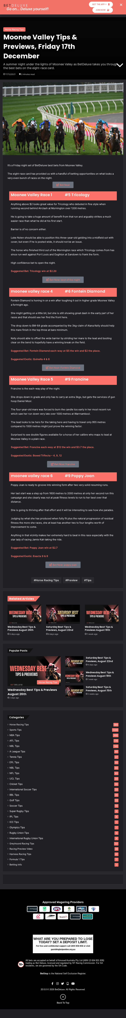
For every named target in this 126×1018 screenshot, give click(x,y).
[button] (121, 4)
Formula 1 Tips (17, 859)
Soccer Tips (16, 805)
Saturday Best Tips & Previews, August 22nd (59, 628)
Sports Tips (15, 729)
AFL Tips (14, 740)
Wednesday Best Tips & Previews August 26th (22, 628)
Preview (72, 580)
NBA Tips (15, 735)
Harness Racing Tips (20, 854)
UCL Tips (15, 778)
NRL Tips (14, 746)
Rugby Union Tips (19, 832)
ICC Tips (14, 822)
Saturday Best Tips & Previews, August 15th (99, 688)
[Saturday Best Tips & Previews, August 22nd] (63, 614)
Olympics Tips (17, 827)
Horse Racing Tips (14, 29)
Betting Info (16, 864)
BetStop (44, 973)
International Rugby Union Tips (26, 838)
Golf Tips (14, 800)
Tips (88, 580)
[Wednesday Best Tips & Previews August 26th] (24, 614)
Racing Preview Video (21, 849)
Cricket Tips (16, 784)
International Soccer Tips (23, 789)
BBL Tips (14, 794)
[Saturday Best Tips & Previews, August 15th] (74, 691)
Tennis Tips (16, 756)
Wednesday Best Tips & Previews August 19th (99, 628)
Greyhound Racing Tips (22, 843)
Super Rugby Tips (19, 811)
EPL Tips (14, 762)
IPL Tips (14, 816)
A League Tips (17, 751)
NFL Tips (14, 773)
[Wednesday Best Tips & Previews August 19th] (101, 614)
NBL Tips (14, 767)
